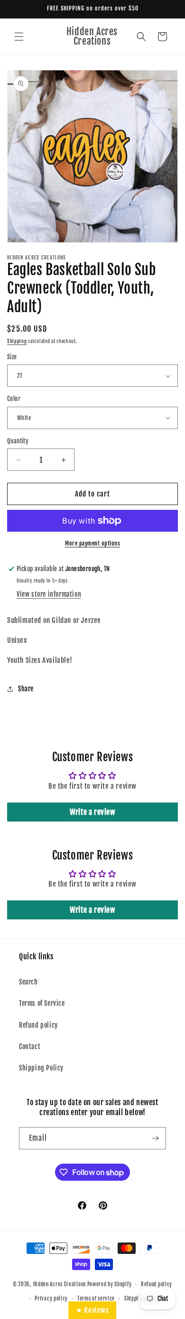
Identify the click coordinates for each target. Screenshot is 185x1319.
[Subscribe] (155, 1138)
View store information (49, 594)
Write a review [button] (92, 812)
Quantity (17, 441)
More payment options (92, 543)
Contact (29, 1046)
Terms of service (96, 1298)
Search (28, 982)
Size (12, 357)
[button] (19, 36)
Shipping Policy (41, 1068)
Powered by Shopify (109, 1284)
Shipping (17, 341)
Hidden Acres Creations (59, 1284)
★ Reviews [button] (92, 1310)
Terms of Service (42, 1003)
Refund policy (38, 1025)
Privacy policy (51, 1298)
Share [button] (26, 689)
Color (13, 398)
